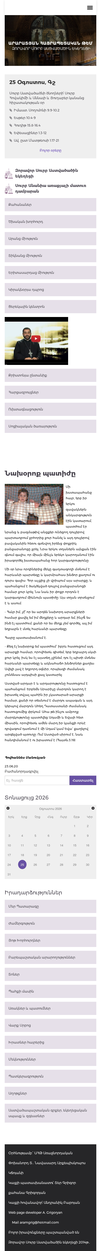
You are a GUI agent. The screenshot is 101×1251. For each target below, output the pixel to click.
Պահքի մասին (21, 991)
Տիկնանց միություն (25, 256)
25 (22, 864)
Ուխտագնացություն (25, 409)
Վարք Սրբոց (19, 1025)
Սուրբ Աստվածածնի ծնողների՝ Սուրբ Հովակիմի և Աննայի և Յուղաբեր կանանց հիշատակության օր (46, 98)
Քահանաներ (19, 205)
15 (74, 845)
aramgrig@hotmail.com (39, 1222)
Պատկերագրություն (25, 1076)
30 (87, 864)
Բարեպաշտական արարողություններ (41, 957)
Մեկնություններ (22, 1059)
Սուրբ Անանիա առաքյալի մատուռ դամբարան (50, 188)
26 (35, 864)
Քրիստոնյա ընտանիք (27, 375)
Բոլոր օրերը (50, 150)
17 (9, 855)
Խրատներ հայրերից (26, 1042)
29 (74, 864)
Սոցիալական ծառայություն (32, 426)
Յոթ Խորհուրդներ (24, 940)
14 (61, 845)
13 (48, 845)
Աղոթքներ (17, 1093)
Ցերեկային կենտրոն (26, 306)
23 (87, 855)
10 (9, 845)
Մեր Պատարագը (23, 906)
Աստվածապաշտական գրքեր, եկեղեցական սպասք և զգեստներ (47, 1113)
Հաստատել (83, 780)
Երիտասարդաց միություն (31, 272)
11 (22, 845)
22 (74, 855)
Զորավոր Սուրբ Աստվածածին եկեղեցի (46, 173)
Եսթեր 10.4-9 (25, 118)
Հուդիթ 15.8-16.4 (27, 125)
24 (9, 864)
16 (87, 845)
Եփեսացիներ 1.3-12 (30, 133)
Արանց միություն (23, 239)
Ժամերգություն (21, 923)
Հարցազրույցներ (23, 392)
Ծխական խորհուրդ (25, 222)
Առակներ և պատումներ (29, 1008)
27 (48, 864)
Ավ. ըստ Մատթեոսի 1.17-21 (36, 140)
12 (35, 845)
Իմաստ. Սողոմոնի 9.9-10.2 (36, 110)
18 (22, 855)
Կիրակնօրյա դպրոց (26, 289)
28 (61, 864)
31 (9, 874)
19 (35, 855)
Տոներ (13, 974)
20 (48, 855)
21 (61, 855)
